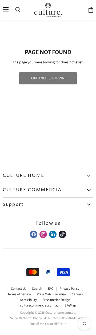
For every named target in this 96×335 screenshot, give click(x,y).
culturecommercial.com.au (39, 305)
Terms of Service (19, 294)
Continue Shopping (48, 78)
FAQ (51, 288)
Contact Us (18, 288)
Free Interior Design (56, 299)
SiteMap (70, 305)
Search (37, 288)
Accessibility (28, 299)
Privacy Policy (69, 288)
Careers (77, 294)
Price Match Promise (51, 294)
